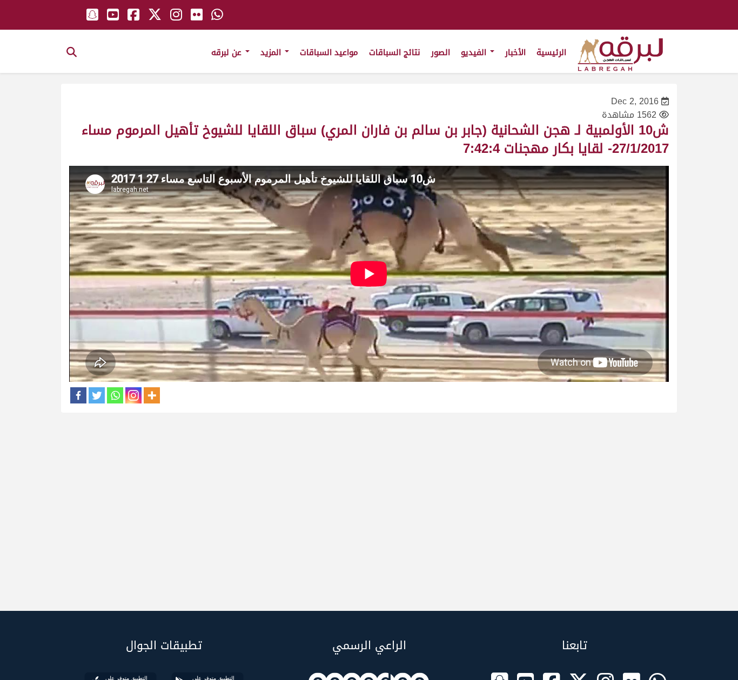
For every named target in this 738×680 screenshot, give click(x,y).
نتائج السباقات (394, 52)
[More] (152, 395)
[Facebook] (78, 395)
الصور (440, 52)
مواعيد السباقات (329, 52)
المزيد (272, 52)
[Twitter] (97, 395)
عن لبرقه (227, 52)
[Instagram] (133, 395)
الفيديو (475, 52)
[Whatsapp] (115, 395)
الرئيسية (551, 52)
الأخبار (515, 52)
